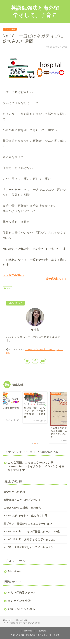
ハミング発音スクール (22, 592)
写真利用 (42, 631)
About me (14, 571)
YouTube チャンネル (21, 608)
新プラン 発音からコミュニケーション (28, 523)
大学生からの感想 (14, 492)
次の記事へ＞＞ (56, 278)
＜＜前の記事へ (13, 275)
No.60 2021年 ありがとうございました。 (30, 539)
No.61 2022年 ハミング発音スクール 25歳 (32, 531)
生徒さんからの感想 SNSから (22, 507)
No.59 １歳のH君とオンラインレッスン (29, 547)
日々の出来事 (9, 29)
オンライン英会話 (19, 600)
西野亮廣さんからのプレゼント (22, 499)
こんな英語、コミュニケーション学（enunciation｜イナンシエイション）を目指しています (36, 466)
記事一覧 (28, 631)
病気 (8, 289)
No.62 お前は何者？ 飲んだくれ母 (25, 515)
